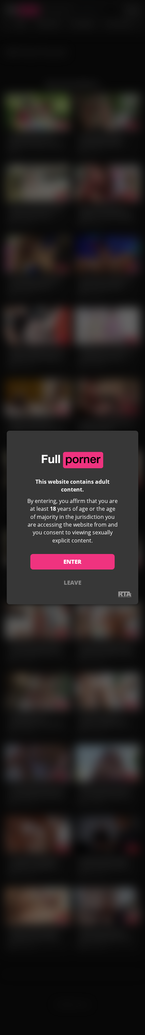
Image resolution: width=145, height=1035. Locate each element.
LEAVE (72, 582)
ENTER (72, 561)
